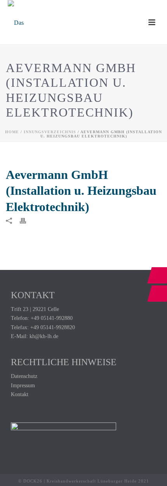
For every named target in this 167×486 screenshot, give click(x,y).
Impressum (23, 385)
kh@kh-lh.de (44, 336)
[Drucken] (27, 220)
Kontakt (19, 394)
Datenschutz (24, 376)
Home (12, 132)
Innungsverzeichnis (50, 132)
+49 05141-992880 (52, 318)
